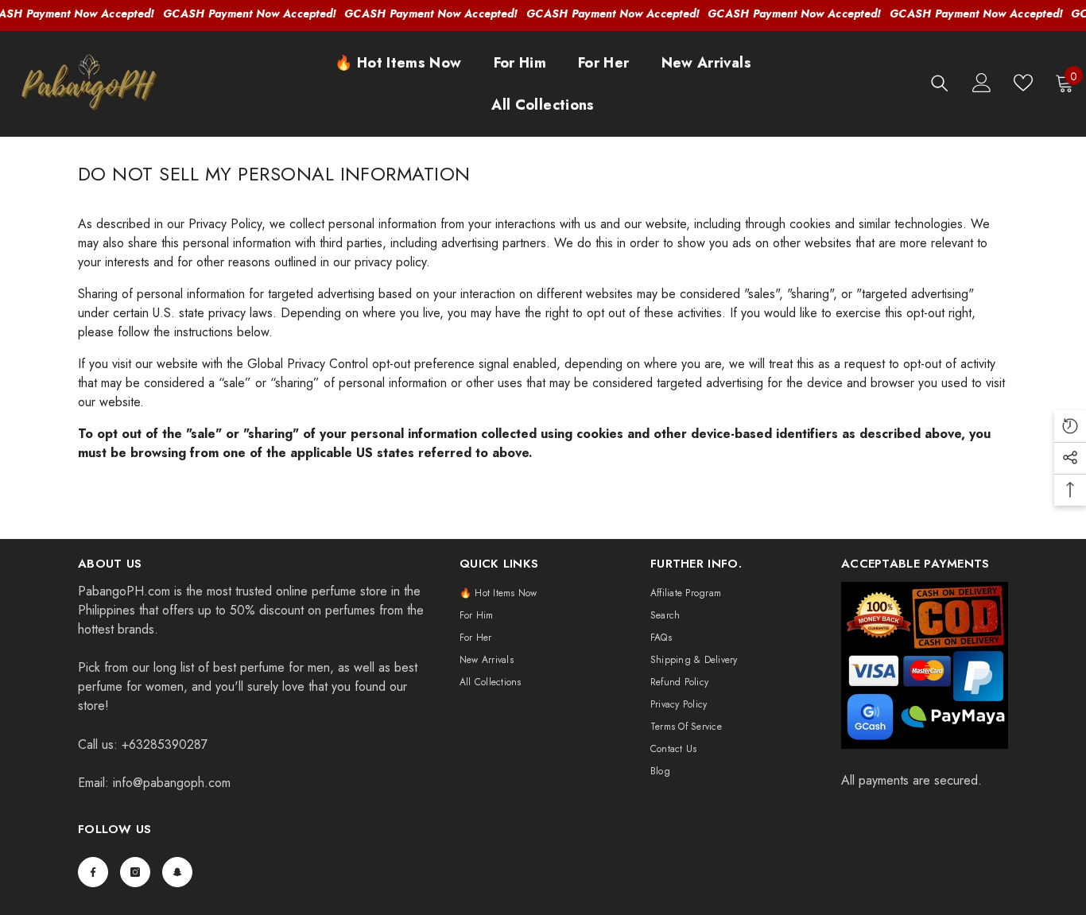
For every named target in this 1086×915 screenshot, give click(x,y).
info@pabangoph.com (172, 782)
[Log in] (981, 82)
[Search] (939, 83)
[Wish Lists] (1023, 82)
